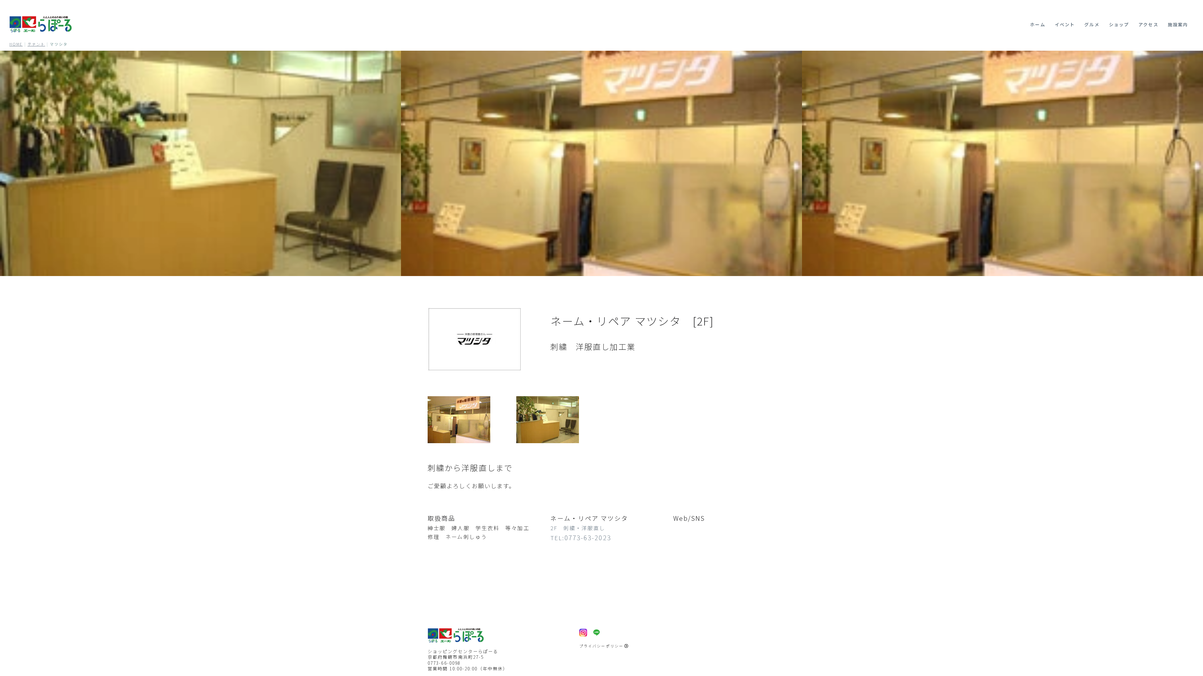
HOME (16, 44)
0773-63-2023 (588, 537)
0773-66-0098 (444, 663)
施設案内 (1178, 24)
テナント (36, 44)
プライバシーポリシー (601, 645)
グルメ (1091, 24)
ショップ (1119, 24)
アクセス (1148, 24)
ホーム (1037, 24)
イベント (1065, 24)
